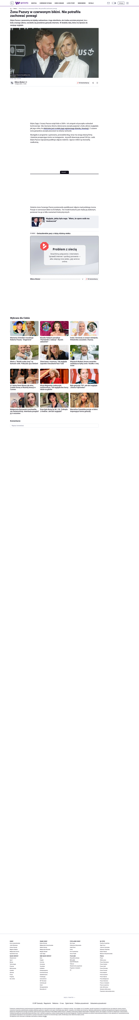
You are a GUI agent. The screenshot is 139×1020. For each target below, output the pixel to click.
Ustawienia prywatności (98, 1003)
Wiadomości (13, 958)
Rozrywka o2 (43, 989)
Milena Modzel (20, 82)
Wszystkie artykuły (74, 958)
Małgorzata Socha (14, 951)
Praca (11, 974)
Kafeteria (42, 968)
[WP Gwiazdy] (23, 3)
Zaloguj (121, 3)
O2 (70, 970)
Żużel (41, 985)
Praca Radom (103, 972)
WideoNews (82, 3)
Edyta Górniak (43, 943)
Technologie (13, 964)
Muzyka (34, 3)
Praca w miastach (104, 983)
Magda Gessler (43, 951)
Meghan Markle (14, 949)
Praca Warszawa (104, 962)
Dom (41, 958)
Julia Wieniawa (14, 945)
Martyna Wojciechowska (106, 953)
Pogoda (12, 976)
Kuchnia (42, 962)
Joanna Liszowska (104, 947)
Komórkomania (44, 972)
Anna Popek (73, 953)
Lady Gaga (42, 953)
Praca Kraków (103, 964)
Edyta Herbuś (103, 951)
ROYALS (91, 3)
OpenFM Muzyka (74, 961)
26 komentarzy (84, 83)
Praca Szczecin (104, 974)
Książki (41, 960)
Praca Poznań (103, 970)
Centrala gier (43, 983)
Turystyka (42, 966)
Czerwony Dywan (46, 3)
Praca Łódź (103, 966)
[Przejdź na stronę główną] (12, 4)
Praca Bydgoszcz (104, 978)
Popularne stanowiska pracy (107, 991)
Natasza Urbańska (104, 949)
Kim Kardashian (74, 951)
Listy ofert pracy (104, 987)
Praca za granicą (104, 985)
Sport (11, 960)
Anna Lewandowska (15, 943)
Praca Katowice (104, 981)
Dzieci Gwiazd (59, 3)
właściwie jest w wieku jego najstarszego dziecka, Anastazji (66, 128)
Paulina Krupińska (104, 943)
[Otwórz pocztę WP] (108, 3)
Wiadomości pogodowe (76, 966)
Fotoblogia (42, 976)
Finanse (12, 966)
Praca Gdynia (103, 976)
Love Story (71, 3)
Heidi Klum (73, 947)
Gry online (12, 978)
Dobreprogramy (44, 970)
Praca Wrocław (104, 968)
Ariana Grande (13, 947)
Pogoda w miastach (75, 968)
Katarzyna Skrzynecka (75, 945)
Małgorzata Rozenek (45, 949)
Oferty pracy (103, 960)
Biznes (11, 962)
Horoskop (42, 964)
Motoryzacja (13, 968)
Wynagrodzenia (44, 987)
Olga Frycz (102, 945)
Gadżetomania (43, 974)
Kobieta (12, 970)
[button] (113, 3)
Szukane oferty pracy (105, 989)
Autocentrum (43, 978)
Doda (71, 949)
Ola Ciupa (72, 943)
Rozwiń (64, 172)
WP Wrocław (43, 981)
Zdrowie (12, 972)
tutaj (45, 1016)
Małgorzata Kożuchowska (46, 945)
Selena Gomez (43, 947)
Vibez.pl (72, 964)
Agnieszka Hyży (14, 953)
